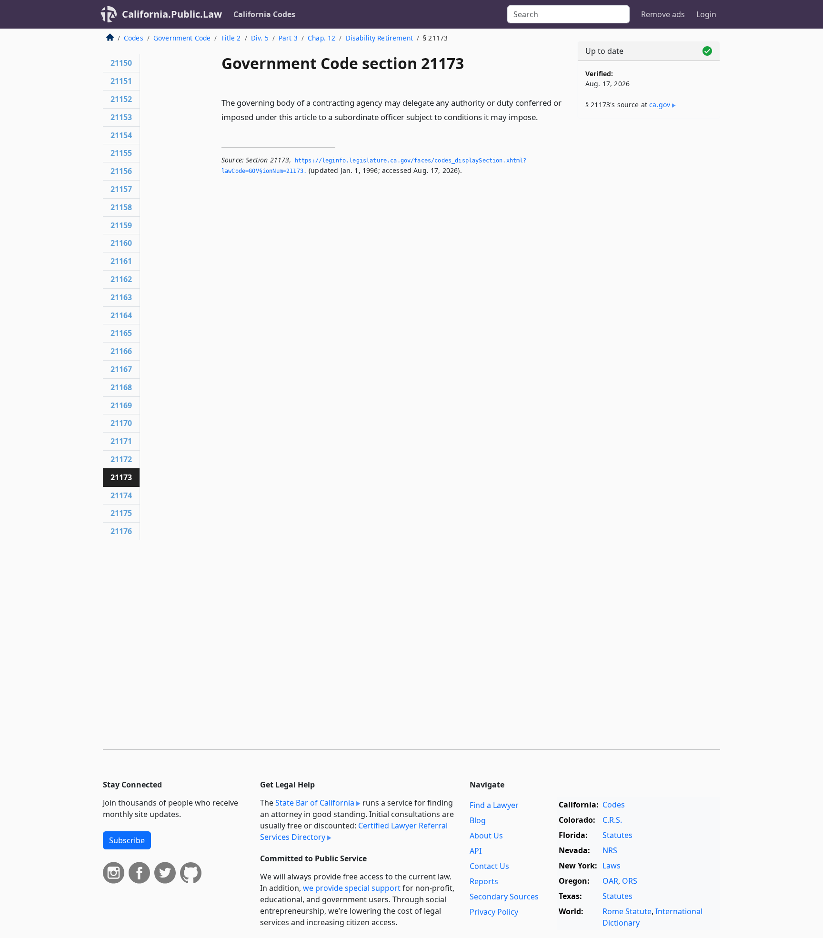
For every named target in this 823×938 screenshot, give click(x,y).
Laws (611, 865)
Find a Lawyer (494, 805)
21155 (121, 153)
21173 (121, 477)
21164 (121, 315)
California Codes (264, 14)
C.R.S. (612, 820)
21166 (121, 351)
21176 (121, 531)
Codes (133, 37)
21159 (121, 225)
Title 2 (231, 37)
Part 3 (288, 37)
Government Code (182, 37)
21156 (121, 171)
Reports (484, 881)
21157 (121, 189)
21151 (121, 81)
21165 (121, 333)
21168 (121, 387)
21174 (121, 495)
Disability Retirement (379, 37)
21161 (121, 261)
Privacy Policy (494, 912)
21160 (121, 243)
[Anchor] (543, 116)
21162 (121, 279)
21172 (121, 459)
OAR (610, 881)
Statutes (617, 835)
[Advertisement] (648, 275)
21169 (121, 405)
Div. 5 (260, 37)
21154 (121, 135)
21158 (121, 207)
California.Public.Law (172, 14)
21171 (121, 441)
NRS (609, 850)
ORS (629, 881)
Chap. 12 (321, 37)
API (476, 851)
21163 (121, 297)
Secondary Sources (504, 896)
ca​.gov (659, 104)
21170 (121, 423)
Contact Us (489, 866)
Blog (478, 820)
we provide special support (352, 888)
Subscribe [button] (127, 840)
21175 (121, 513)
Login (706, 14)
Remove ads (663, 14)
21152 (121, 99)
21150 (121, 63)
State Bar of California (314, 802)
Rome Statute (627, 911)
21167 (121, 369)
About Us (486, 835)
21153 (121, 117)
